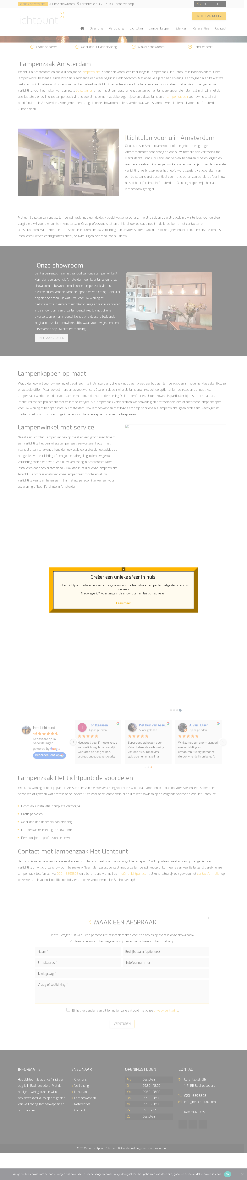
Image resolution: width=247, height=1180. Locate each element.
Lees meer (123, 603)
